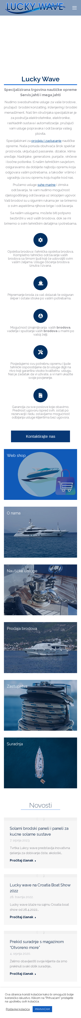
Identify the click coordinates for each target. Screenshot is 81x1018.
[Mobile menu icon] (74, 7)
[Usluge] (40, 474)
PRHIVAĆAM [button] (42, 1009)
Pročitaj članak (21, 860)
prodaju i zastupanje (46, 141)
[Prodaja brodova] (40, 647)
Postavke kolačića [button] (18, 1009)
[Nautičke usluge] (40, 589)
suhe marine (47, 185)
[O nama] (40, 532)
